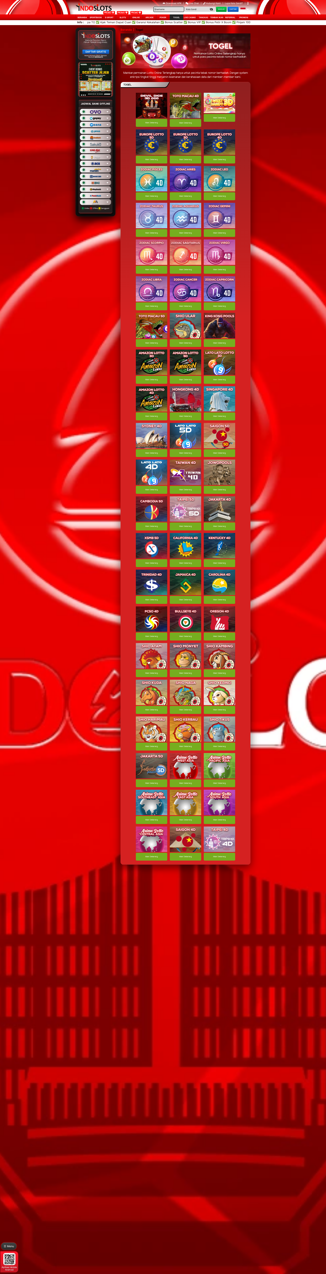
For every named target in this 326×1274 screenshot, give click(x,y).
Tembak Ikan (216, 17)
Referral (230, 17)
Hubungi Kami (213, 3)
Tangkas (203, 17)
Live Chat (193, 3)
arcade (149, 17)
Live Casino (190, 17)
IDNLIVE (136, 17)
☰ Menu (9, 1246)
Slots (123, 17)
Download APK (173, 3)
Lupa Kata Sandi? (234, 3)
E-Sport (109, 17)
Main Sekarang (151, 123)
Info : (80, 22)
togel (176, 17)
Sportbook (96, 17)
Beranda (82, 17)
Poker (163, 17)
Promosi (243, 17)
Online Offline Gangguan (96, 208)
